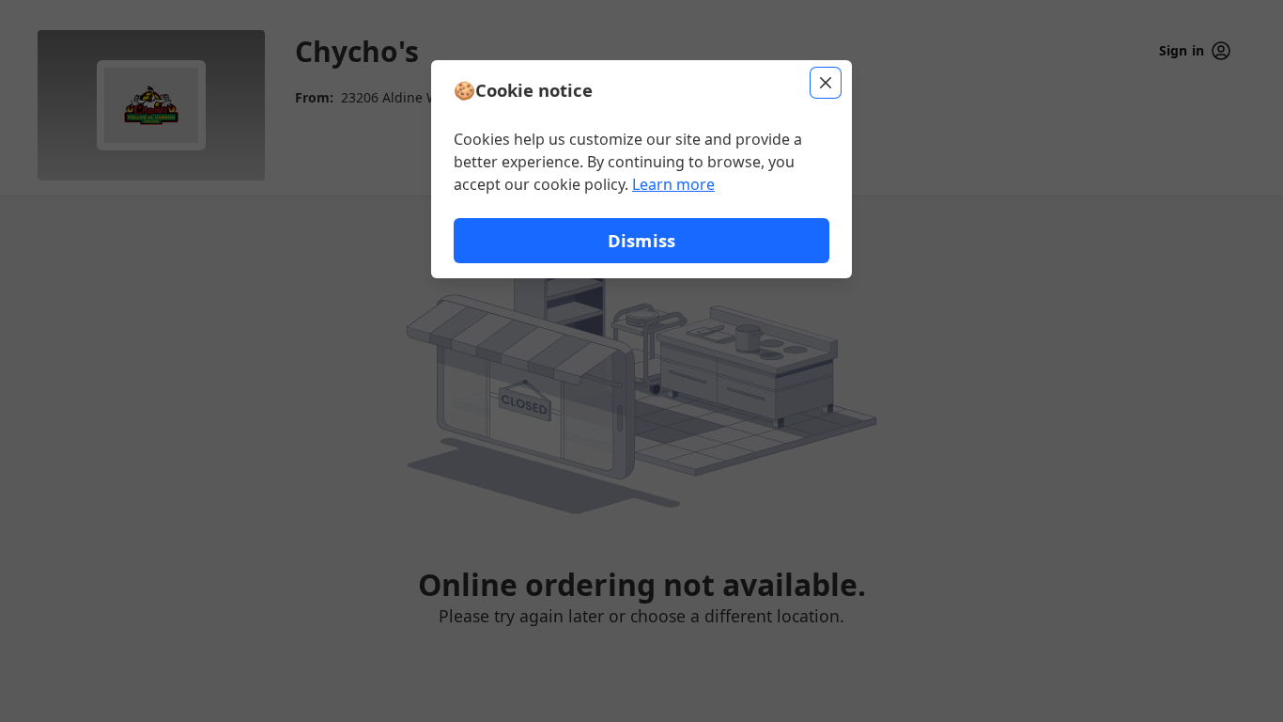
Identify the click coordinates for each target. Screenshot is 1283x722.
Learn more (673, 184)
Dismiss (641, 240)
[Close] (826, 83)
